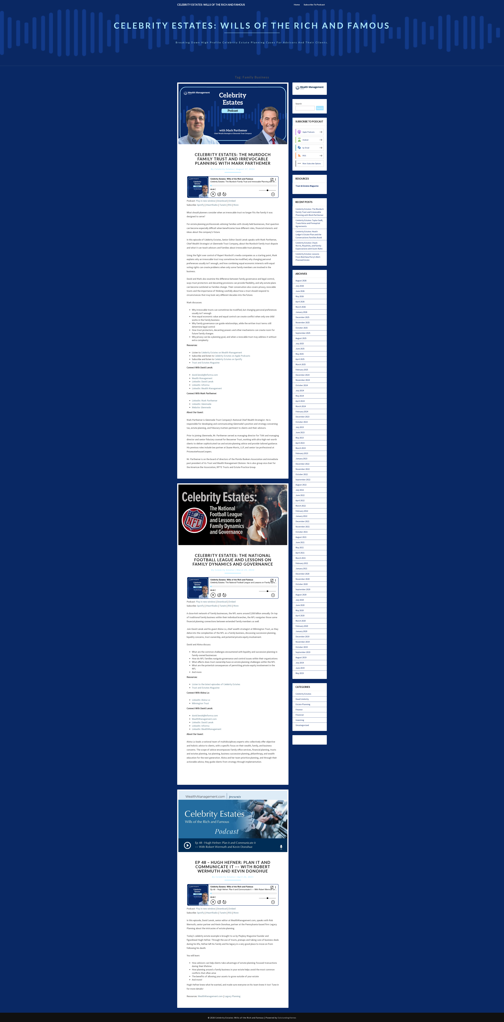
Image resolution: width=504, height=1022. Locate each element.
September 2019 (303, 652)
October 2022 (302, 474)
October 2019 (302, 647)
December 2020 (302, 573)
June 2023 (300, 432)
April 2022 (300, 500)
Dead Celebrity (302, 699)
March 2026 (301, 307)
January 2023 (301, 458)
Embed (232, 200)
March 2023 (301, 448)
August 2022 (301, 484)
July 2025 (300, 343)
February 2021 (302, 563)
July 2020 (300, 600)
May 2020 (300, 610)
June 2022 (300, 495)
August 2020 (301, 594)
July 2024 (300, 390)
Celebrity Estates (224, 169)
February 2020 (302, 626)
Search (299, 103)
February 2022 (302, 511)
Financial (300, 714)
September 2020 (303, 589)
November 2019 (303, 641)
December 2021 (302, 521)
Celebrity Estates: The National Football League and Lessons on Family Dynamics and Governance (233, 559)
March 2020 (301, 620)
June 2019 (300, 668)
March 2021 (301, 558)
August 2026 (301, 280)
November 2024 (303, 380)
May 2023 (300, 437)
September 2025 (303, 333)
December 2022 (302, 463)
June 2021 (300, 542)
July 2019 (300, 662)
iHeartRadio (212, 204)
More (235, 204)
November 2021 (303, 526)
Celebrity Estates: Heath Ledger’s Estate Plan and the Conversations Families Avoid (309, 234)
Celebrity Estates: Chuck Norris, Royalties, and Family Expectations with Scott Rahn (309, 245)
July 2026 (300, 285)
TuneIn (222, 204)
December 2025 (302, 317)
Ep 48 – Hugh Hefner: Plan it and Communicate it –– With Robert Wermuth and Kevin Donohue (233, 866)
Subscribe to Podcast (314, 4)
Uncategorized (302, 725)
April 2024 (300, 401)
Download (222, 200)
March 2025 (301, 364)
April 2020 (300, 615)
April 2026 (300, 301)
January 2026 (301, 312)
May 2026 (300, 296)
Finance (299, 709)
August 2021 (301, 537)
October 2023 (302, 422)
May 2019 (300, 673)
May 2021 (300, 547)
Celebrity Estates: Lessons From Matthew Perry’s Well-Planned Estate (308, 257)
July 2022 (300, 490)
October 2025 (302, 327)
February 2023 (302, 453)
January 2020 (301, 631)
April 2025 (300, 359)
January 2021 (301, 568)
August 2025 (301, 338)
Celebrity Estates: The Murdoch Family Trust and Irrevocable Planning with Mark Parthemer (233, 158)
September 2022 (303, 479)
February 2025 (302, 369)
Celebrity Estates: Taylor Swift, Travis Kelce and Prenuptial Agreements (309, 223)
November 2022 (303, 469)
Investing (300, 720)
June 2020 (300, 605)
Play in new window (205, 200)
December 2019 (302, 636)
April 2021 (300, 552)
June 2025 (300, 348)
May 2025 (300, 354)
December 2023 (302, 416)
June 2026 (300, 291)
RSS (230, 204)
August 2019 (301, 657)
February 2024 (302, 411)
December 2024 (302, 375)
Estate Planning (303, 704)
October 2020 (302, 584)
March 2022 (301, 505)
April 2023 (300, 443)
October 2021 (302, 532)
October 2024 (302, 385)
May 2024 (300, 395)
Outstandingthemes (287, 1017)
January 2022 (301, 516)
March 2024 (301, 406)
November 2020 (303, 579)
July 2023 (300, 427)
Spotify (200, 204)
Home (297, 4)
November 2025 (303, 322)
